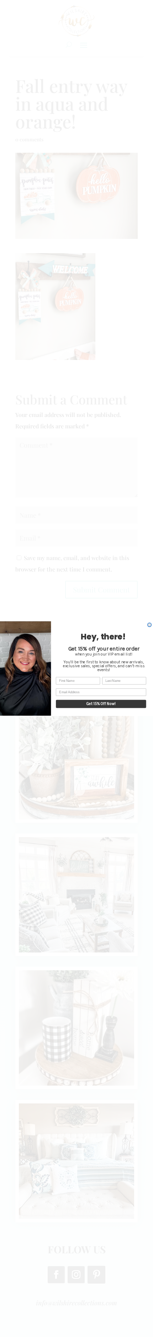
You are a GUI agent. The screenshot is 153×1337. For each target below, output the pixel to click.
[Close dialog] (150, 625)
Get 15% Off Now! (101, 703)
